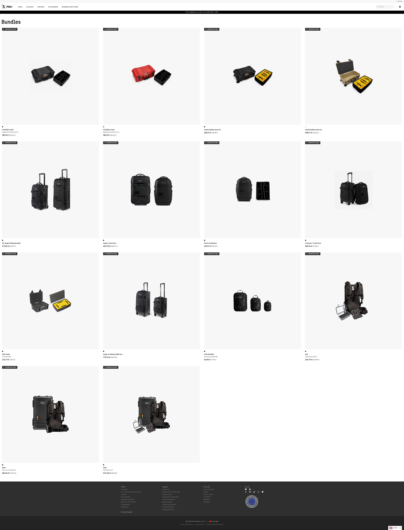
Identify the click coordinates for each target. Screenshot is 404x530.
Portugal (214, 521)
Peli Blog (207, 502)
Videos (206, 492)
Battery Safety (167, 502)
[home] (7, 6)
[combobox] (395, 528)
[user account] (400, 7)
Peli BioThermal (126, 512)
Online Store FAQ (168, 507)
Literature (207, 497)
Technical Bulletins (168, 499)
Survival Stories (209, 489)
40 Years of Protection (128, 502)
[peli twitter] (258, 492)
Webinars (207, 499)
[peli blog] (262, 492)
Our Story (124, 489)
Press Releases (126, 497)
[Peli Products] (246, 492)
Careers (123, 494)
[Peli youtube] (246, 489)
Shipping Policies (168, 510)
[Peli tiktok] (254, 492)
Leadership (124, 507)
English (396, 528)
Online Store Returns (169, 504)
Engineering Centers (128, 499)
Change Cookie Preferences (215, 524)
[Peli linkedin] (250, 489)
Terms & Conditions (186, 524)
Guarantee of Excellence (170, 497)
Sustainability (125, 504)
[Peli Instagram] (250, 492)
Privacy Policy (199, 524)
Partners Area (166, 494)
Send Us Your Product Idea (171, 492)
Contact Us (166, 489)
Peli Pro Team (208, 494)
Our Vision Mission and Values (131, 492)
